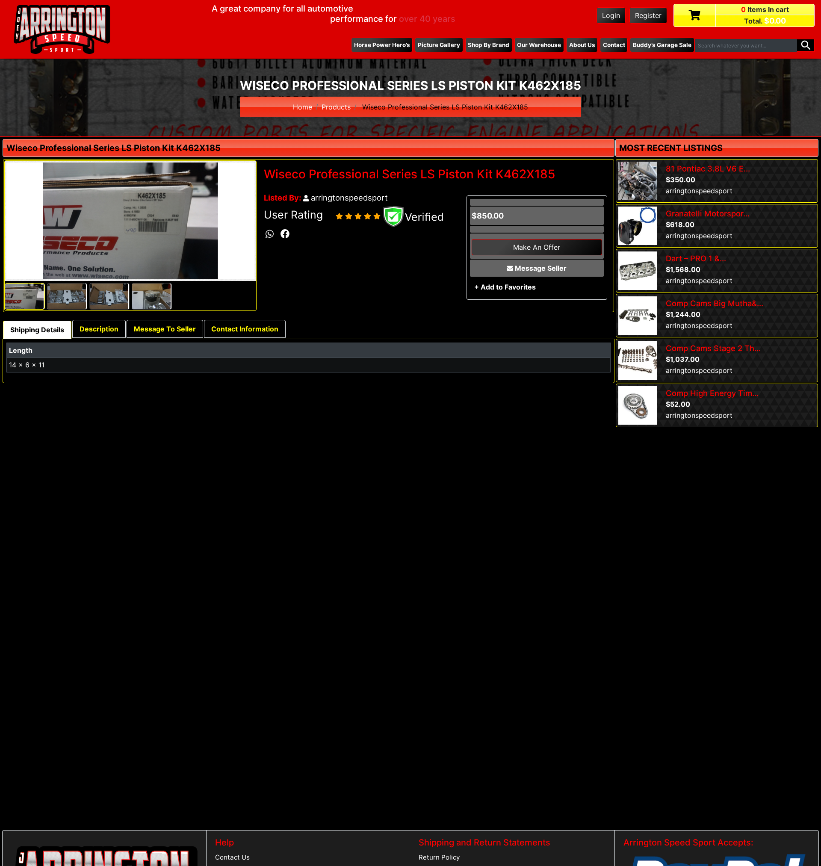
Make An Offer (536, 247)
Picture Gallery (439, 44)
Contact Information (244, 329)
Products (336, 107)
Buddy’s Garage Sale (662, 44)
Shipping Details (37, 329)
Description (99, 329)
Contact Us (232, 857)
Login (611, 15)
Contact (614, 44)
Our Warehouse (539, 44)
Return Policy (439, 857)
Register (648, 15)
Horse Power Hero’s (382, 44)
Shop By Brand (488, 44)
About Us (582, 44)
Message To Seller (165, 329)
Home (302, 107)
